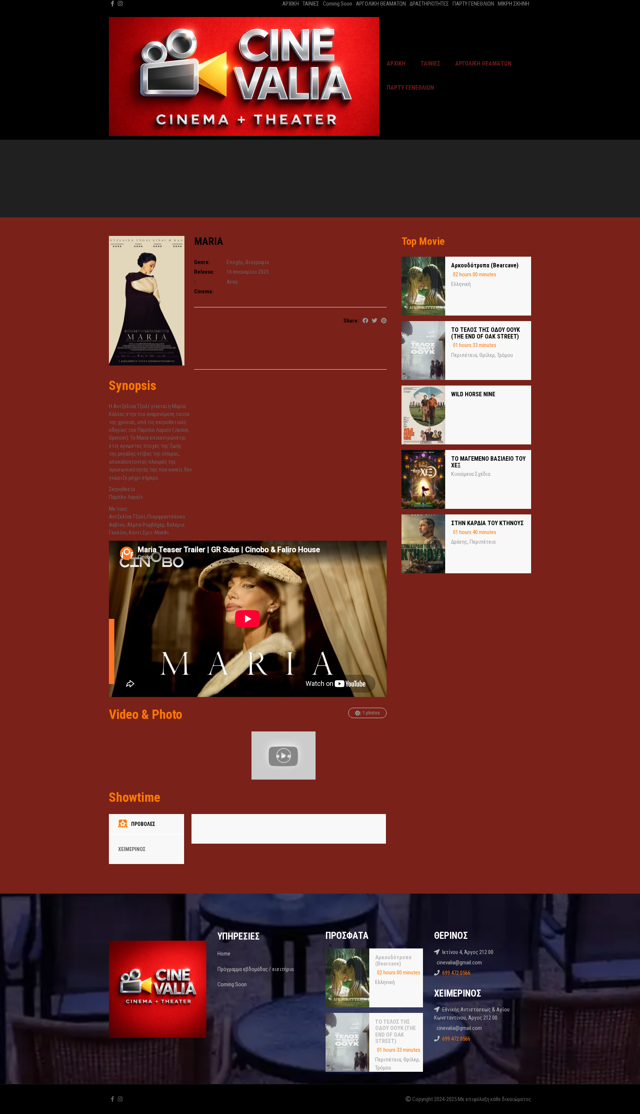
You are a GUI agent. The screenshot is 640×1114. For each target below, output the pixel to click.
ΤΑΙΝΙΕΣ (311, 3)
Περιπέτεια (464, 355)
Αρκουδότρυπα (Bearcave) (485, 265)
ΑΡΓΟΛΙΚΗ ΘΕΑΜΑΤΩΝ (381, 3)
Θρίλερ (487, 355)
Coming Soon (337, 3)
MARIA (208, 241)
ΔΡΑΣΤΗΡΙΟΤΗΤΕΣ (429, 3)
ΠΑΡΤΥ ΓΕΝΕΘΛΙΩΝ (473, 3)
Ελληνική (461, 284)
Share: (351, 320)
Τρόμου (505, 355)
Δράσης (459, 541)
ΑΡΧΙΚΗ (290, 3)
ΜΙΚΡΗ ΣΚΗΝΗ (513, 3)
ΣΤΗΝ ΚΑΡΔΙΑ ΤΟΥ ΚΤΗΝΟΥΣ (487, 523)
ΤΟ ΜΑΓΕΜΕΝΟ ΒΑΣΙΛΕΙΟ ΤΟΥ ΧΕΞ (488, 462)
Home (223, 953)
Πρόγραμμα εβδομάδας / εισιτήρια (255, 969)
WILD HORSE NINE (473, 394)
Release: (204, 272)
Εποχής (235, 262)
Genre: (202, 262)
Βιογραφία (257, 262)
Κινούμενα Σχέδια (470, 474)
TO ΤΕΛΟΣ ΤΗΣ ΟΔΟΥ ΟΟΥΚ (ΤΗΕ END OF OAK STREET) (485, 333)
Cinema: (203, 291)
